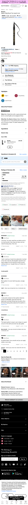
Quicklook (4, 144)
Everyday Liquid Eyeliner (16, 395)
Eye (7, 9)
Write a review (23, 170)
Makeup (3, 9)
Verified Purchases (23, 228)
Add (10, 147)
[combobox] (15, 6)
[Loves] (22, 6)
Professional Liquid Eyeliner (16, 391)
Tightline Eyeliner (5, 395)
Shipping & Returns (10, 71)
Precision (4, 18)
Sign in (6, 69)
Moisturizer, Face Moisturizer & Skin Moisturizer (13, 388)
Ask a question (13, 15)
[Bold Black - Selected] (2, 61)
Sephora (13, 387)
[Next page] (26, 351)
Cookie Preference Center (9, 491)
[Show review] (6, 221)
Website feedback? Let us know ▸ (14, 399)
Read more (4, 265)
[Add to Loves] (26, 54)
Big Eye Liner (16, 393)
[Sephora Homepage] (5, 6)
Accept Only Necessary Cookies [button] (7, 496)
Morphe (3, 11)
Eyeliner (11, 9)
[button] (19, 49)
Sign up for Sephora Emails (8, 455)
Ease (16, 17)
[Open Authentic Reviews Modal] (15, 186)
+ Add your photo (5, 362)
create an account (14, 69)
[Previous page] (1, 351)
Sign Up (23, 459)
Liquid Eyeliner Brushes (7, 393)
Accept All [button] (20, 496)
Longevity (20, 17)
